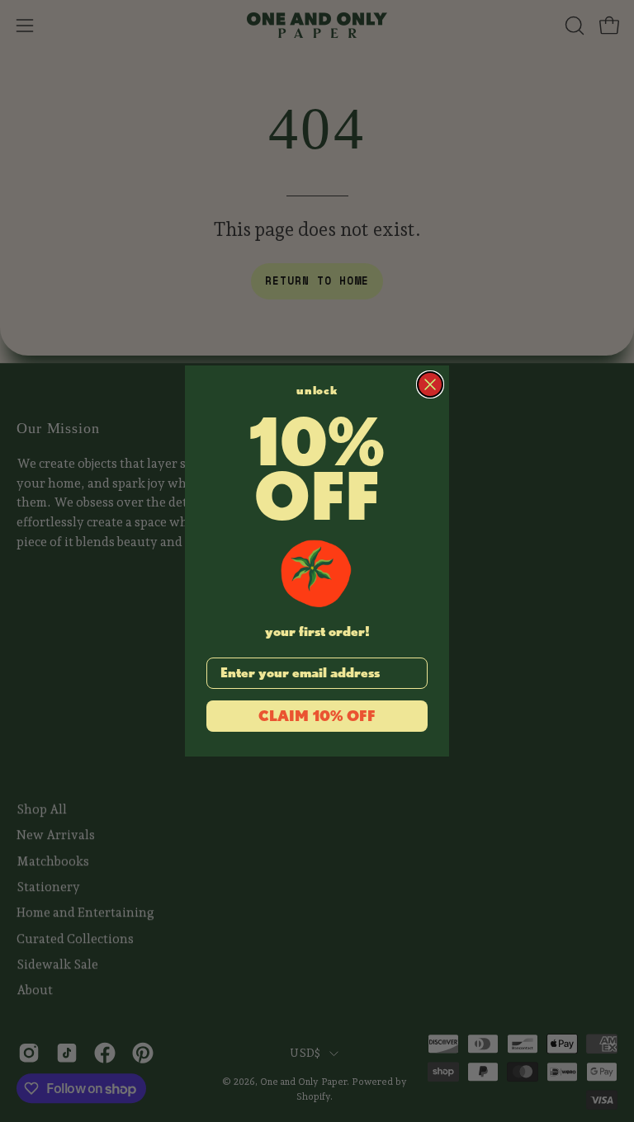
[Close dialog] (430, 384)
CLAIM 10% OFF (317, 715)
